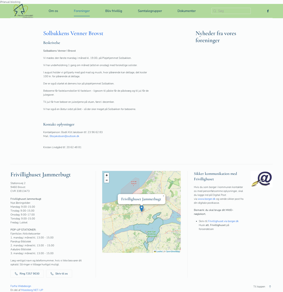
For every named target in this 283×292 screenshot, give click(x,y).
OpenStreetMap (173, 251)
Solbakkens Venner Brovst (73, 33)
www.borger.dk (207, 199)
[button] (142, 208)
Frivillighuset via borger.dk (223, 221)
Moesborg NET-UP (32, 290)
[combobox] (231, 11)
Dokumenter (187, 11)
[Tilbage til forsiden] (23, 11)
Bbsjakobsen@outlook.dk (64, 136)
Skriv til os (61, 273)
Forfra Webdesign (20, 286)
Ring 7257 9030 (29, 273)
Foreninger (82, 11)
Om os (53, 11)
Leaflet (159, 251)
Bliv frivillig (113, 11)
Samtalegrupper (150, 11)
